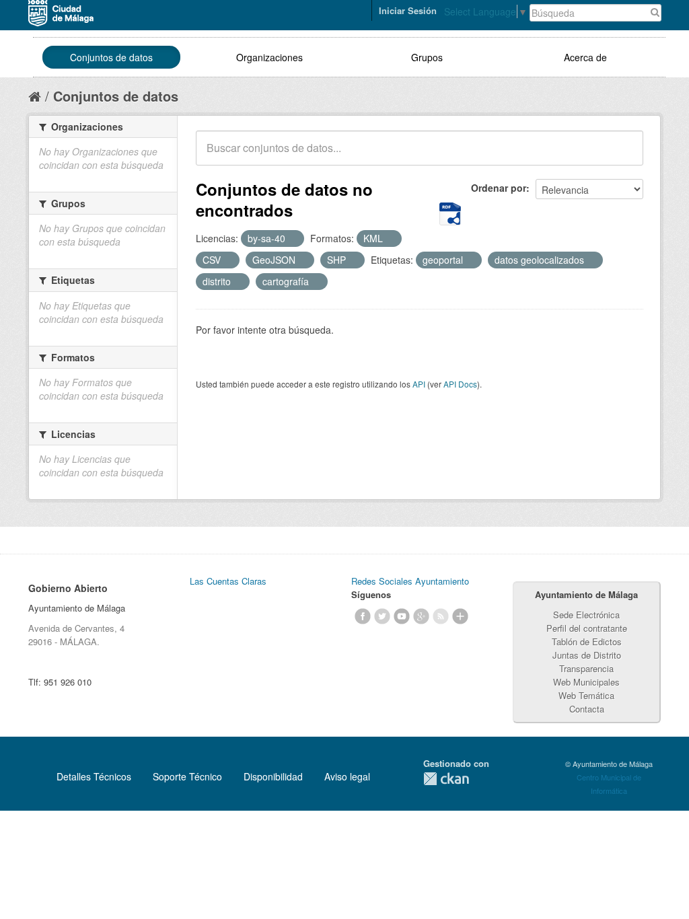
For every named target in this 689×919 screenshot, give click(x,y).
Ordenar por (498, 187)
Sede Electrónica (586, 614)
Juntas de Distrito (586, 655)
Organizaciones (269, 57)
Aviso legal (347, 776)
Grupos (427, 57)
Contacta (586, 708)
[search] (623, 155)
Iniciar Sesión (408, 10)
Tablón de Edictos (587, 641)
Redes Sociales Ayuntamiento (410, 581)
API (418, 384)
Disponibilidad (273, 776)
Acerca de (585, 57)
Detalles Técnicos (94, 776)
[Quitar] (292, 238)
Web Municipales (586, 681)
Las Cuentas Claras (228, 581)
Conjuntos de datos (111, 57)
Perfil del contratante (586, 628)
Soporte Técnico (187, 776)
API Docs (460, 384)
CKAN (446, 779)
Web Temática (586, 695)
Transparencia (586, 668)
